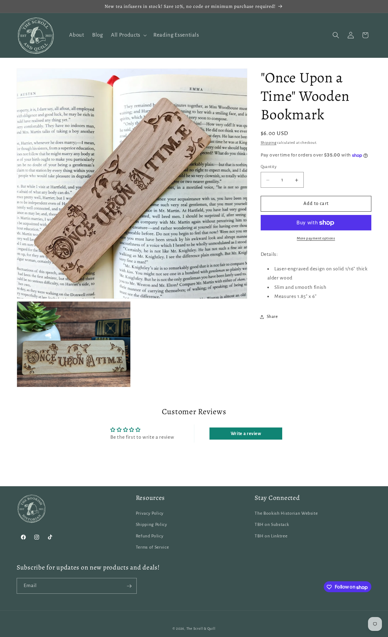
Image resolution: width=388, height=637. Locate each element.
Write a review (246, 433)
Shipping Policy (151, 524)
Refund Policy (150, 535)
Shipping (268, 143)
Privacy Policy (150, 513)
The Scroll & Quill (201, 629)
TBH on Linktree (271, 535)
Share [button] (272, 316)
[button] (128, 35)
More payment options (316, 238)
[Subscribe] (129, 586)
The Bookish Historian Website (286, 513)
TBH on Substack (272, 524)
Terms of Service (152, 547)
